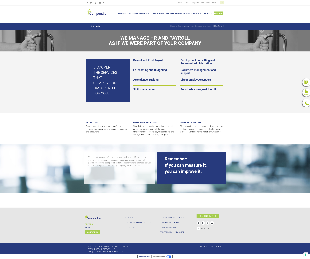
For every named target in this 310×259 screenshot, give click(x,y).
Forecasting (150, 70)
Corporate (123, 13)
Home (172, 26)
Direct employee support (195, 79)
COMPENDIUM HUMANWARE (172, 232)
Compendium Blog (194, 13)
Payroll (148, 60)
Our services (158, 13)
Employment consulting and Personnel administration (197, 62)
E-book (179, 3)
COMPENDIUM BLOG (208, 216)
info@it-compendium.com (99, 252)
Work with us (211, 3)
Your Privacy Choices (159, 256)
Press (187, 3)
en (222, 3)
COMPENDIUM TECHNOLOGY (172, 222)
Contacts (218, 13)
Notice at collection (144, 256)
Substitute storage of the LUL (198, 89)
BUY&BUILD (208, 13)
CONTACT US (92, 232)
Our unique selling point (140, 13)
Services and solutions (201, 26)
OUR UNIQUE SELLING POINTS (137, 222)
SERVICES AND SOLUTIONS (172, 218)
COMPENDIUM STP (168, 227)
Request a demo (198, 3)
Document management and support (198, 71)
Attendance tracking (146, 79)
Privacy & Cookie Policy (210, 247)
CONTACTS (129, 227)
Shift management (144, 89)
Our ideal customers (175, 13)
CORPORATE (129, 218)
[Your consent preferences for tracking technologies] (305, 254)
